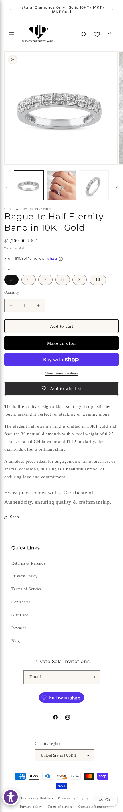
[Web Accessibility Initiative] (10, 797)
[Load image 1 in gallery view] (29, 185)
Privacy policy (31, 806)
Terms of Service (26, 589)
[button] (11, 34)
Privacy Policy (24, 576)
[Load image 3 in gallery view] (94, 185)
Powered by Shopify (73, 797)
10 (98, 279)
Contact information (93, 806)
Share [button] (15, 517)
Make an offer (61, 343)
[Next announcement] (112, 9)
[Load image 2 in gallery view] (61, 185)
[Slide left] (6, 186)
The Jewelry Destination (39, 797)
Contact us (20, 602)
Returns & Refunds (28, 563)
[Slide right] (116, 186)
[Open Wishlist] (96, 34)
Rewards (18, 628)
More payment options (61, 373)
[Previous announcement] (10, 9)
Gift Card (19, 615)
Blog (15, 641)
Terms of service (60, 806)
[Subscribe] (93, 677)
